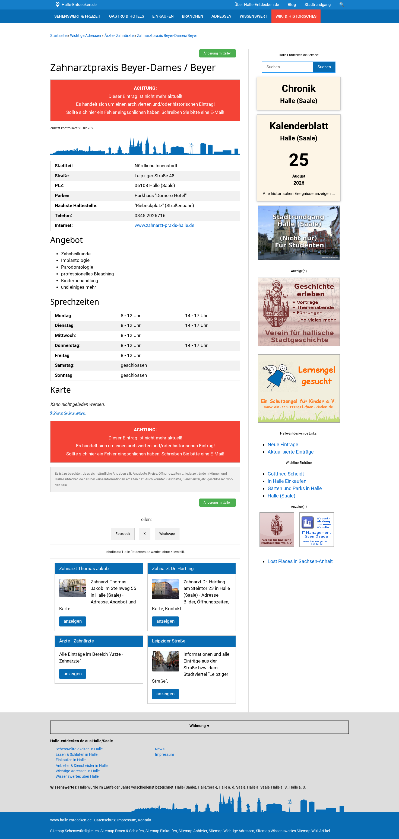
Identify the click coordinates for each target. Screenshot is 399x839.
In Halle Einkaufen (287, 481)
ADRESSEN (221, 16)
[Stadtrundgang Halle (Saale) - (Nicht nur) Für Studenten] (299, 263)
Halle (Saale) (281, 496)
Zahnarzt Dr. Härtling (173, 568)
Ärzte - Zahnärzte (119, 35)
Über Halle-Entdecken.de (257, 4)
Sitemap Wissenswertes (276, 831)
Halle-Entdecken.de (78, 4)
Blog (292, 4)
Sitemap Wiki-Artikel (313, 831)
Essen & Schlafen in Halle (76, 754)
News (159, 749)
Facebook (123, 534)
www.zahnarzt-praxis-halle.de (164, 225)
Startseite (58, 35)
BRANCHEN (192, 16)
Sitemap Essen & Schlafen (122, 831)
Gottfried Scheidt (286, 474)
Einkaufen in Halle (71, 760)
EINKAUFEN (163, 16)
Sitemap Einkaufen (161, 831)
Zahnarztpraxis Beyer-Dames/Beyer (167, 35)
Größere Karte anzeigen (68, 412)
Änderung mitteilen (218, 53)
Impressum (164, 754)
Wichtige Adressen (85, 35)
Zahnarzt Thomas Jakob (84, 568)
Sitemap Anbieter (193, 831)
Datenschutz (105, 820)
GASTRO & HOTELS (126, 16)
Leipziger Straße (168, 641)
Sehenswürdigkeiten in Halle (79, 749)
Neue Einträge (283, 444)
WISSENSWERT (253, 16)
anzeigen (73, 621)
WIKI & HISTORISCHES (296, 16)
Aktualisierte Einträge (291, 452)
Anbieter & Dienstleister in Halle (81, 765)
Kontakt (144, 820)
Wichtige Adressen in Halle (78, 771)
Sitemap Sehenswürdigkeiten (74, 831)
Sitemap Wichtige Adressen (231, 831)
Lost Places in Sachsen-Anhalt (300, 561)
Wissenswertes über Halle (77, 776)
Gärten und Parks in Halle (295, 488)
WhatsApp (167, 534)
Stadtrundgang (318, 4)
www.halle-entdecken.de (70, 820)
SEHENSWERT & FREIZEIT (77, 16)
